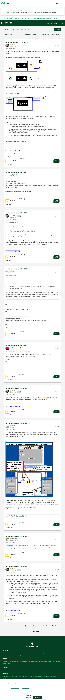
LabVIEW (49, 18)
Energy (42, 653)
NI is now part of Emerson (9, 670)
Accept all (37, 697)
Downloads (5, 676)
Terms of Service (43, 661)
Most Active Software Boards (37, 18)
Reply (56, 161)
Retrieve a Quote (33, 661)
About (17, 670)
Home (3, 18)
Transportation (21, 655)
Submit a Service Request (50, 676)
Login (56, 23)
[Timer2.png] (26, 103)
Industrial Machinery (51, 653)
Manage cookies (28, 696)
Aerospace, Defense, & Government (23, 653)
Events (52, 670)
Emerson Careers (25, 670)
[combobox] (34, 29)
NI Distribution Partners (8, 661)
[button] (7, 161)
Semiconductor (12, 655)
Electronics (36, 653)
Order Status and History (21, 661)
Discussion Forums (20, 18)
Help (62, 23)
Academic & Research (8, 653)
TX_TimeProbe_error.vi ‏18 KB (18, 516)
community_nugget (14, 153)
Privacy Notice (15, 688)
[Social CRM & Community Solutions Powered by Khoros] (37, 631)
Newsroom (33, 670)
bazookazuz (10, 545)
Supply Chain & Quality (43, 670)
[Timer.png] (24, 71)
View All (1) (8, 156)
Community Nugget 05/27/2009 (15, 42)
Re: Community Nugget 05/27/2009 (16, 173)
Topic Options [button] (8, 34)
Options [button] (56, 45)
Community (10, 18)
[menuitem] (57, 3)
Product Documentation (15, 676)
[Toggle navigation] (10, 3)
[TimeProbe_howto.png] (29, 469)
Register (49, 23)
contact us (39, 12)
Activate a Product (37, 676)
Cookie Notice (25, 688)
